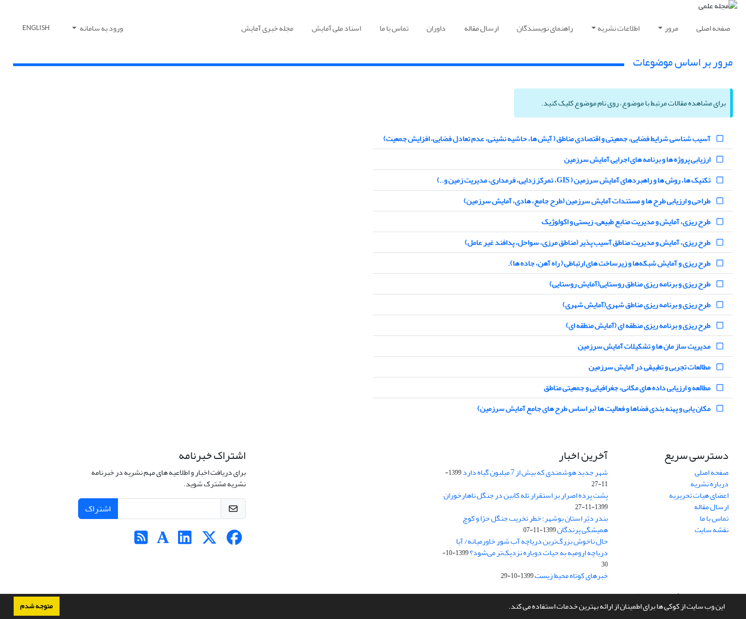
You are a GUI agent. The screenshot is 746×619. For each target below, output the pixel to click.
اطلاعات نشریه (618, 28)
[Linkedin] (185, 540)
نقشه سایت (712, 529)
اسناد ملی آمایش (336, 28)
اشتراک (98, 508)
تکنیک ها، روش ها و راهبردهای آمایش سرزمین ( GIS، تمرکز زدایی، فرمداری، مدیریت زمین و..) (574, 180)
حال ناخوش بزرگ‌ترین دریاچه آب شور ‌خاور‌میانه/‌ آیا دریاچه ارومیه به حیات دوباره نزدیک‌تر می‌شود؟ (532, 547)
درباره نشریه (709, 483)
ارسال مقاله (481, 28)
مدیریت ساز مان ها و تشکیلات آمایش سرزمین (645, 346)
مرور (671, 28)
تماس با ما (394, 28)
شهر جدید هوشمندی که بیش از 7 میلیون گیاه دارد (535, 472)
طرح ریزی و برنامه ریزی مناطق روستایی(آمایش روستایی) (630, 283)
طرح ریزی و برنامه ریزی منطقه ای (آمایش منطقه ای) (639, 325)
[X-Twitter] (209, 540)
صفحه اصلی (713, 28)
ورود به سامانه (101, 28)
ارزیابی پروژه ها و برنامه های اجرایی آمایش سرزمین (638, 159)
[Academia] (163, 540)
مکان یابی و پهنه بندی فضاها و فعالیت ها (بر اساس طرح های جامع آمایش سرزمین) (594, 408)
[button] (505, 607)
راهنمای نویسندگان (545, 28)
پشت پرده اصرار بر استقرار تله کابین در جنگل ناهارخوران (525, 495)
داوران (436, 28)
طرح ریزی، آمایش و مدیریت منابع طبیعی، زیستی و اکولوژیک (627, 221)
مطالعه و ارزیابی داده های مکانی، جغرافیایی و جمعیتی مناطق (628, 387)
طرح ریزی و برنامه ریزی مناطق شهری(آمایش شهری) (637, 304)
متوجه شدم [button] (36, 605)
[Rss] (141, 540)
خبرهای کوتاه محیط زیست (571, 575)
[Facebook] (234, 540)
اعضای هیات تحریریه (699, 495)
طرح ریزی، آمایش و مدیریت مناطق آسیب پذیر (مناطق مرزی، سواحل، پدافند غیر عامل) (588, 242)
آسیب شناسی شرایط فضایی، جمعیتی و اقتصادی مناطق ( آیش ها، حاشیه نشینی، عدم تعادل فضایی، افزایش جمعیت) (547, 138)
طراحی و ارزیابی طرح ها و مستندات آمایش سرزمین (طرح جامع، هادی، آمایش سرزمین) (588, 200)
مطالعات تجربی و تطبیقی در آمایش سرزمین (650, 366)
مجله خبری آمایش (267, 28)
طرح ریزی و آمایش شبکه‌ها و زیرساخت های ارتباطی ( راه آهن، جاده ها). (610, 263)
